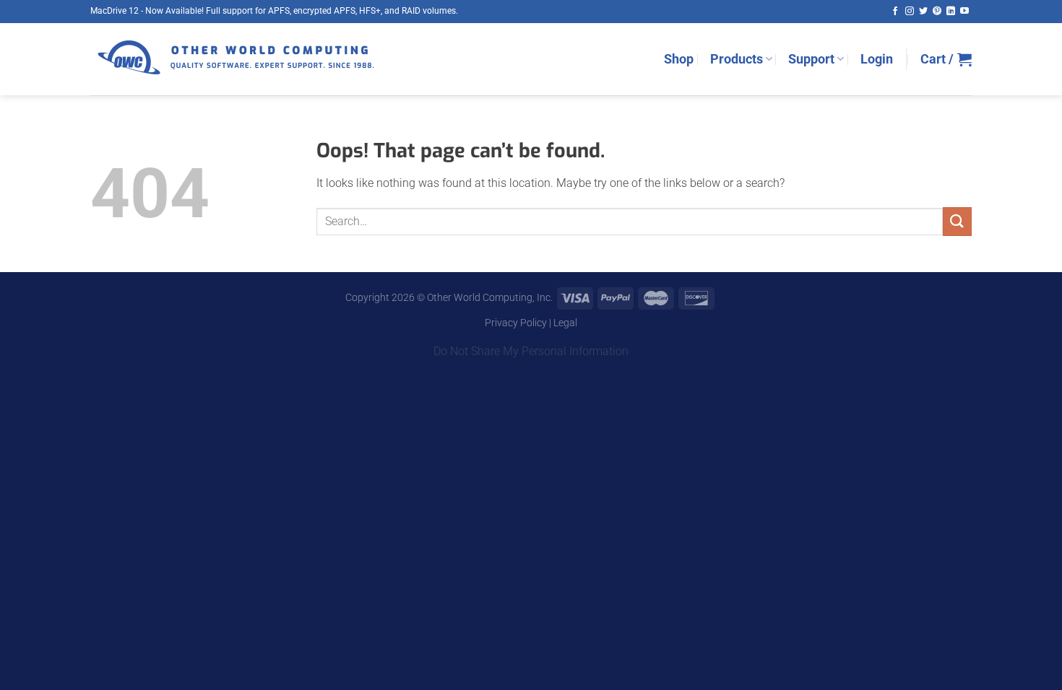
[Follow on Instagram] (909, 11)
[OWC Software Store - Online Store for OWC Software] (234, 59)
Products (736, 59)
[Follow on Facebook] (895, 11)
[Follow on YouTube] (964, 11)
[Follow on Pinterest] (937, 11)
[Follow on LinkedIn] (950, 11)
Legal (565, 323)
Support (811, 59)
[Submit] (957, 221)
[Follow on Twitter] (923, 11)
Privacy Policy (516, 323)
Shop (679, 59)
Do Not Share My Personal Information (531, 351)
